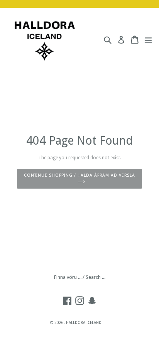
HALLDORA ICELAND (83, 323)
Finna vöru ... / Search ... (79, 277)
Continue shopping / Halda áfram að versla (79, 175)
